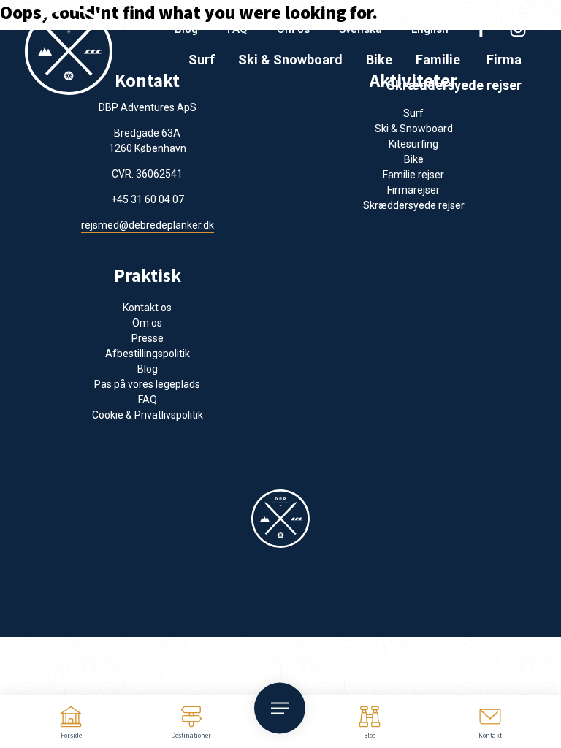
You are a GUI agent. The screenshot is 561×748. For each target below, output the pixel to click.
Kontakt (490, 735)
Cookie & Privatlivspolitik (147, 415)
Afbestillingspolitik (147, 353)
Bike (379, 59)
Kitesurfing (413, 144)
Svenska (360, 29)
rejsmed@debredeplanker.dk (147, 225)
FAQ (237, 29)
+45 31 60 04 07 (147, 199)
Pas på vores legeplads (147, 384)
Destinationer (191, 735)
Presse (147, 338)
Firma (504, 59)
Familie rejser (413, 174)
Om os (293, 29)
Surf (201, 59)
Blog (369, 735)
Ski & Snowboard (290, 59)
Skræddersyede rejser (454, 85)
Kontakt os (147, 307)
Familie (438, 59)
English (430, 29)
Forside (71, 735)
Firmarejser (413, 190)
